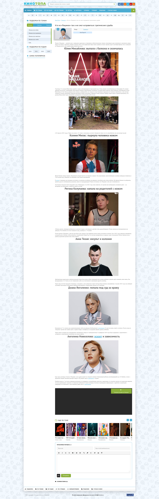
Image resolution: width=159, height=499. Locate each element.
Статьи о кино (112, 10)
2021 (36, 51)
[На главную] (36, 4)
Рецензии (102, 10)
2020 (42, 51)
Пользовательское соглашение (41, 495)
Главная (29, 10)
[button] (58, 452)
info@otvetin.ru (99, 495)
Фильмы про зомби (34, 39)
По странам (60, 10)
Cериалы (86, 10)
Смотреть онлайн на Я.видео (121, 392)
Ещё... (30, 42)
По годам (49, 10)
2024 (30, 51)
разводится (91, 378)
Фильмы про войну (33, 30)
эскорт (98, 336)
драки (57, 180)
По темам (39, 10)
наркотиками (88, 384)
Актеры (69, 10)
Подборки (30, 489)
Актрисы (78, 10)
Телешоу (94, 10)
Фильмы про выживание (35, 33)
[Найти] (114, 4)
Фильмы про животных (34, 36)
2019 (48, 51)
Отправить (66, 475)
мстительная (101, 328)
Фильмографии (74, 489)
